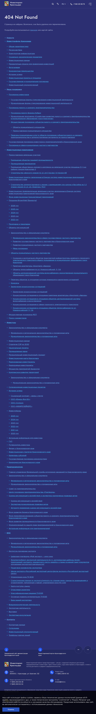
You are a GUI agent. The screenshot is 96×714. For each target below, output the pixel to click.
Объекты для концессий (19, 228)
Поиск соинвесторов (17, 318)
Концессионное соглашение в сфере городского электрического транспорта (45, 305)
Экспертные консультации (20, 615)
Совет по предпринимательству (22, 489)
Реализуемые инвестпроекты (21, 365)
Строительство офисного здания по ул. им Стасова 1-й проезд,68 (39, 173)
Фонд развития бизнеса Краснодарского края (28, 512)
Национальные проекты (18, 348)
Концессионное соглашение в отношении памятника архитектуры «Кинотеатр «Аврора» (50, 295)
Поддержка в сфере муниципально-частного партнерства (33, 145)
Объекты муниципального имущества (29, 127)
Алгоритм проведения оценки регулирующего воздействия (36, 508)
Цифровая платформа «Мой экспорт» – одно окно (32, 556)
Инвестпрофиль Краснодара (19, 41)
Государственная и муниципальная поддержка (29, 81)
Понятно (11, 710)
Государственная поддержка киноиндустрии (28, 459)
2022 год (14, 220)
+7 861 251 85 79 (79, 4)
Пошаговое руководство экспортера (26, 568)
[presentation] (78, 649)
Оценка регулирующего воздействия (26, 501)
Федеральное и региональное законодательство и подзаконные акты (40, 333)
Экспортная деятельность (19, 608)
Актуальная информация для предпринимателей (29, 528)
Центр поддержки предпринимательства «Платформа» (32, 492)
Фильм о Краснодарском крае (21, 448)
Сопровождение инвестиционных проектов (27, 387)
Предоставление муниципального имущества (32, 131)
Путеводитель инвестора (19, 445)
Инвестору (11, 323)
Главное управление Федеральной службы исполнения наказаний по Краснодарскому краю (48, 472)
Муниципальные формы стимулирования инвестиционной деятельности (41, 103)
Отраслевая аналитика (20, 590)
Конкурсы (15, 283)
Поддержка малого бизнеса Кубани (26, 113)
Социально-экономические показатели (25, 57)
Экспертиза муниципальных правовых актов (29, 504)
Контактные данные (17, 625)
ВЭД (8, 533)
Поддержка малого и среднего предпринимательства (31, 108)
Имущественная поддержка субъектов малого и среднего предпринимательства (45, 122)
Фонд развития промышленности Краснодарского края (32, 521)
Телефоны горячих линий (19, 635)
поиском (33, 30)
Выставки (13, 612)
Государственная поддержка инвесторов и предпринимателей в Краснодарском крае (45, 142)
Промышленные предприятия (23, 164)
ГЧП (10, 441)
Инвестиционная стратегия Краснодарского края (30, 452)
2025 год (14, 209)
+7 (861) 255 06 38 (16, 682)
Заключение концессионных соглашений (28, 287)
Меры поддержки (14, 89)
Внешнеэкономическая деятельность (24, 605)
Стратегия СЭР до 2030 (19, 344)
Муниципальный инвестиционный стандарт (27, 355)
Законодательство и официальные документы (30, 233)
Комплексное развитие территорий (24, 372)
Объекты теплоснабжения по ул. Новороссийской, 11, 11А (37, 270)
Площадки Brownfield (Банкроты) (23, 200)
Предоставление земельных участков (24, 155)
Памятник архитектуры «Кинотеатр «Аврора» (32, 266)
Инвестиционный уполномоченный (23, 85)
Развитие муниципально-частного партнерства (33, 245)
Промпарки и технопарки (19, 224)
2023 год (14, 216)
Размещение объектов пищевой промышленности (32, 160)
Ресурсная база (15, 50)
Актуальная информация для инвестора (25, 438)
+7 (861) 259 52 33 (16, 684)
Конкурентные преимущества (21, 71)
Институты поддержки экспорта (22, 551)
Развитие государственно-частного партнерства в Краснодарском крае (43, 241)
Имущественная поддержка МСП (23, 315)
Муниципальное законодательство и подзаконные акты (34, 336)
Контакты (11, 620)
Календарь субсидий (17, 455)
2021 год (14, 430)
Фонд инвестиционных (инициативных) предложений (31, 197)
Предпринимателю (15, 467)
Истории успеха (15, 74)
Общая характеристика (18, 46)
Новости (10, 38)
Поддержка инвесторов (19, 95)
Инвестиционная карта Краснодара (24, 358)
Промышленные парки (18, 351)
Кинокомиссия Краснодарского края (24, 462)
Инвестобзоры (15, 411)
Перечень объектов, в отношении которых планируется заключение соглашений (45, 280)
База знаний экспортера (21, 600)
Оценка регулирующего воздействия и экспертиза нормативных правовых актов (43, 496)
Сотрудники (14, 628)
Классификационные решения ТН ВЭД (27, 593)
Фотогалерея (14, 67)
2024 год (14, 213)
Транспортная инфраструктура (22, 54)
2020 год (15, 433)
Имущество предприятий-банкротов (24, 369)
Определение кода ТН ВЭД (22, 577)
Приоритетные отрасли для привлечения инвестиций (31, 64)
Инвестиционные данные (19, 60)
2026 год (14, 206)
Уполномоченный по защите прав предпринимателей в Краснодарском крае (41, 525)
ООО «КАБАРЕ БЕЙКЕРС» (21, 406)
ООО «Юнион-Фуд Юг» (20, 399)
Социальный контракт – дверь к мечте (27, 396)
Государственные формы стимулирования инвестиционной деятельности (42, 100)
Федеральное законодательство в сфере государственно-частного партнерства (47, 238)
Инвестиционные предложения (20, 150)
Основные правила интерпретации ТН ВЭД (29, 597)
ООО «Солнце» (17, 403)
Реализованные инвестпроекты (22, 362)
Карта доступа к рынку (20, 586)
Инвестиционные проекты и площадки (25, 78)
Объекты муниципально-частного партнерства (30, 253)
